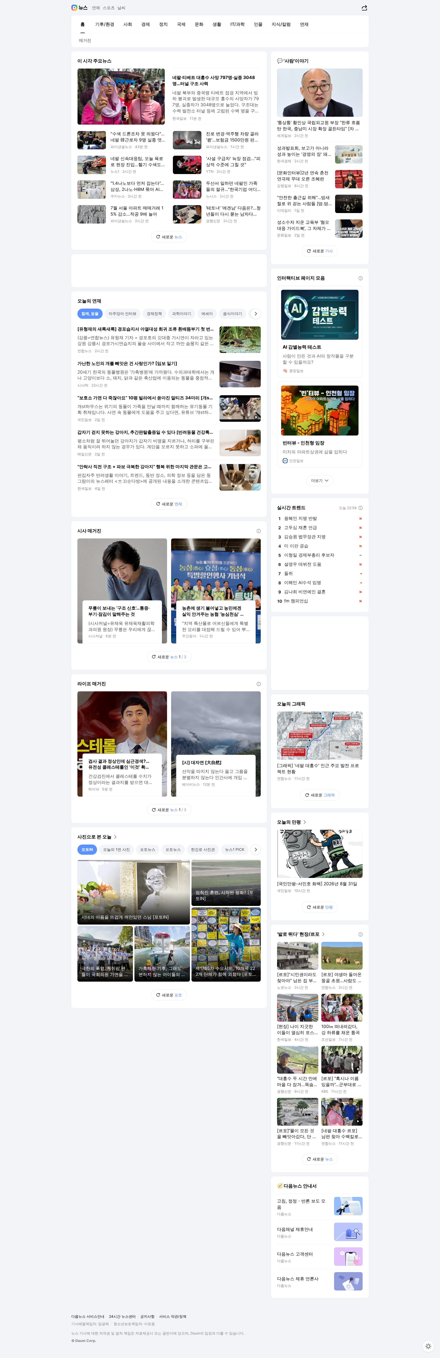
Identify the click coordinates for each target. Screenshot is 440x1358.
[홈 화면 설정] (428, 1346)
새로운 (172, 236)
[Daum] (75, 7)
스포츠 (109, 7)
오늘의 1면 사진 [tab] (116, 849)
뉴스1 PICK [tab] (234, 849)
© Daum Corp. (83, 1340)
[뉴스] (83, 7)
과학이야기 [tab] (181, 313)
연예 (96, 7)
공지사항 (147, 1316)
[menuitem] (82, 24)
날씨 (121, 7)
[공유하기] (364, 7)
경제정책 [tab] (154, 313)
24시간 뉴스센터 (122, 1316)
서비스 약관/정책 (172, 1316)
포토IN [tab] (87, 849)
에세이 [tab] (207, 313)
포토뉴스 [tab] (147, 849)
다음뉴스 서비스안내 (87, 1316)
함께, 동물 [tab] (90, 313)
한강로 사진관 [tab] (203, 849)
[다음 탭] (256, 314)
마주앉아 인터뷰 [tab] (122, 313)
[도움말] (259, 531)
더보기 (317, 480)
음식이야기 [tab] (232, 313)
